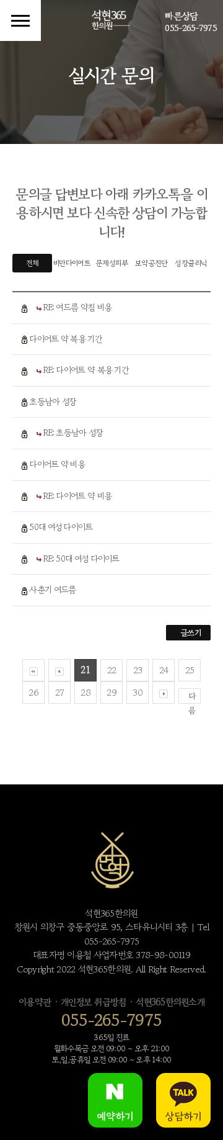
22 (111, 669)
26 (33, 692)
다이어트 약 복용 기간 (65, 339)
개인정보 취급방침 (93, 1001)
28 (85, 692)
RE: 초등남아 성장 (73, 432)
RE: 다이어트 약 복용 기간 (86, 370)
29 (111, 692)
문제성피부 (111, 263)
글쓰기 (190, 633)
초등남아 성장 (52, 401)
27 (59, 692)
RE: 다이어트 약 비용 (77, 496)
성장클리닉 (190, 263)
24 (163, 669)
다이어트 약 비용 (57, 464)
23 (137, 669)
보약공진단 (151, 263)
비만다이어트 (71, 263)
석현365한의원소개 (170, 1001)
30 (137, 692)
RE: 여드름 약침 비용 (77, 307)
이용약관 (35, 1001)
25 (190, 669)
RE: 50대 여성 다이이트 (81, 558)
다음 (191, 697)
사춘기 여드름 (52, 589)
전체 (32, 263)
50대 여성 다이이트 (60, 527)
